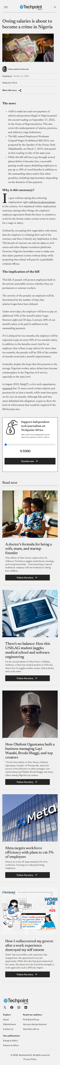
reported (7, 388)
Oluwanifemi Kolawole (18, 69)
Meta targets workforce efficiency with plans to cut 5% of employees (29, 852)
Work (14, 83)
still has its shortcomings (42, 202)
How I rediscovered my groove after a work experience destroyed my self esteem (29, 946)
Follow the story (25, 577)
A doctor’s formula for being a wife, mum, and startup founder (28, 549)
